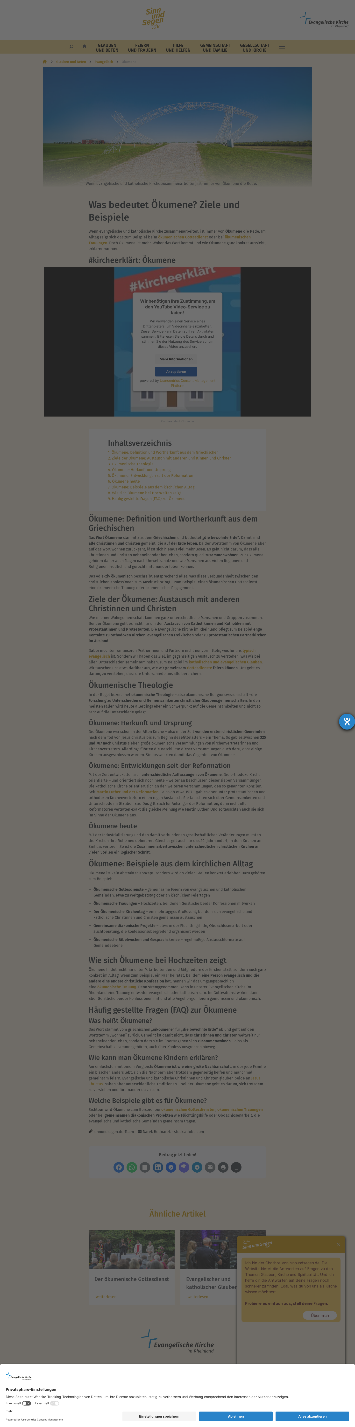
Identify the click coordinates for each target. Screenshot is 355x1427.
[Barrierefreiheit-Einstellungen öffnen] (347, 722)
